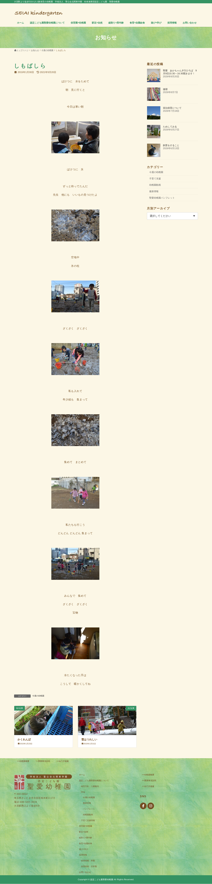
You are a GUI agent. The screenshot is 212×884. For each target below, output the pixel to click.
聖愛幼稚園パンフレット (162, 197)
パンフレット (89, 809)
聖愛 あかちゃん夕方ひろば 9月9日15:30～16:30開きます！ (180, 72)
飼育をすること (171, 145)
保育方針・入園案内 (90, 786)
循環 (165, 89)
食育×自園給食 (85, 843)
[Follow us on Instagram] (150, 806)
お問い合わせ (85, 872)
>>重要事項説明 (43, 761)
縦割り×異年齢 (85, 837)
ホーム (82, 775)
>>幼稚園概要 (23, 761)
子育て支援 (155, 178)
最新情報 (154, 191)
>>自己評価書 (62, 761)
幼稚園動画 (155, 185)
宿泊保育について (172, 108)
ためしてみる (170, 126)
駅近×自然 (83, 832)
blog (83, 792)
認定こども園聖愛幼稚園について (94, 780)
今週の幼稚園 (38, 696)
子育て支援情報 (88, 820)
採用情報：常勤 (88, 861)
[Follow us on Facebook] (143, 806)
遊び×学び (83, 849)
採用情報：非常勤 (89, 866)
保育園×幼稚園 (85, 826)
